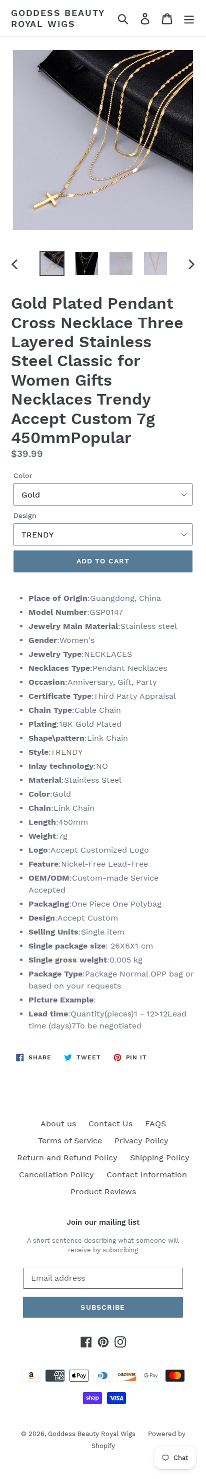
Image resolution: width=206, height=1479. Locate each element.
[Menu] (189, 18)
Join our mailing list (103, 1222)
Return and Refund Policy (67, 1157)
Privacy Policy (141, 1140)
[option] (52, 264)
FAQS (155, 1123)
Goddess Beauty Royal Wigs (57, 18)
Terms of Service (70, 1140)
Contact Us (110, 1123)
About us (58, 1123)
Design (25, 515)
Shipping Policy (160, 1157)
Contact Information (146, 1174)
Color (23, 476)
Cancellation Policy (56, 1174)
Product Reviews (103, 1191)
